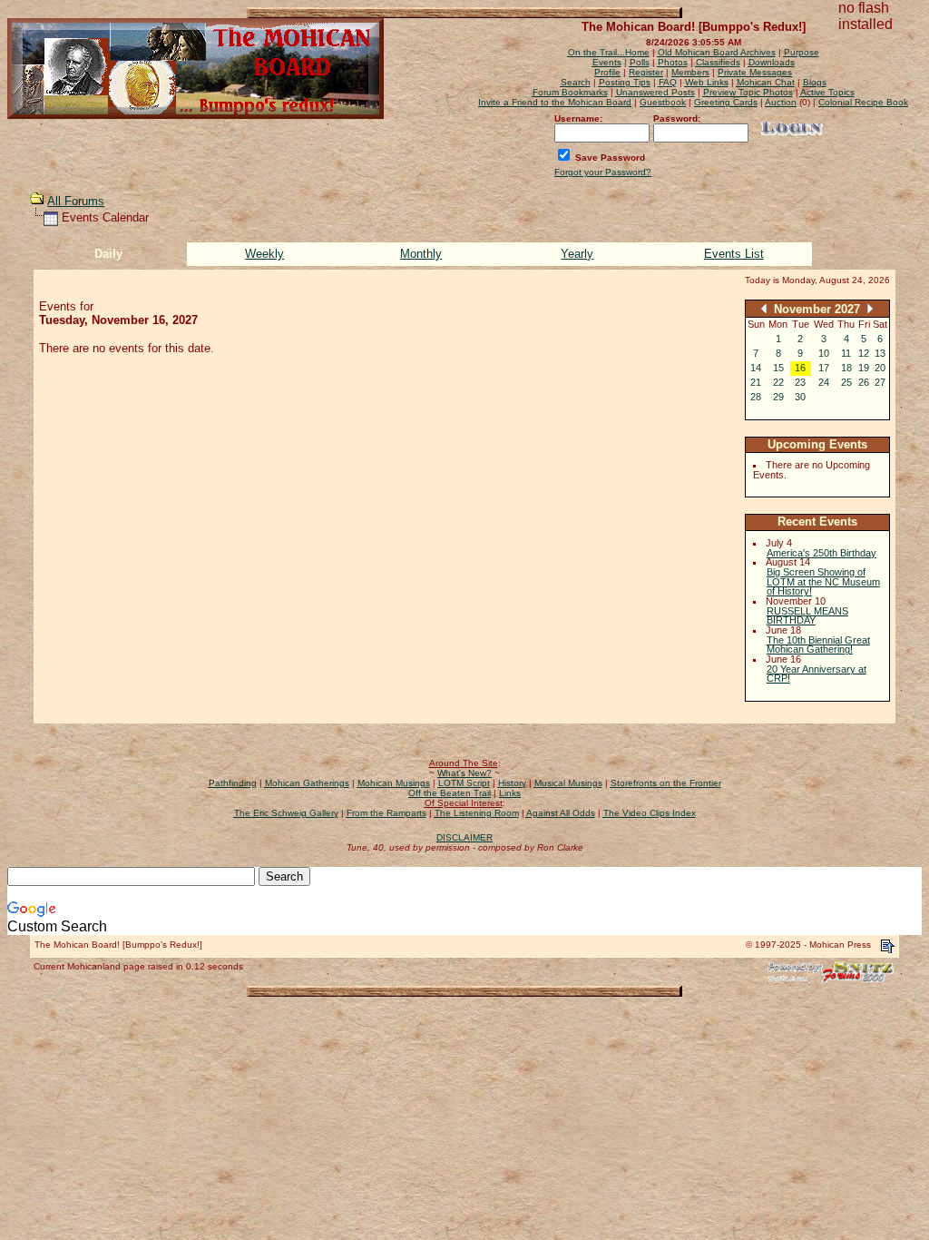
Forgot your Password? (602, 172)
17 (823, 367)
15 (778, 367)
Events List (734, 254)
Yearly (577, 254)
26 (863, 382)
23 (800, 382)
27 (880, 382)
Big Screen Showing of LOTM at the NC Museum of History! (823, 581)
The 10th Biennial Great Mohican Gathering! (818, 645)
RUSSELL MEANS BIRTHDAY (807, 615)
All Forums (75, 201)
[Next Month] (870, 308)
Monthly (421, 254)
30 (800, 396)
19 (863, 367)
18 (846, 367)
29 (778, 396)
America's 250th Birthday (821, 552)
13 (880, 353)
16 (800, 367)
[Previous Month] (764, 308)
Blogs (814, 82)
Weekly (264, 254)
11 (846, 353)
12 (863, 353)
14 (755, 367)
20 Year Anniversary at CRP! (816, 674)
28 (755, 396)
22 (778, 382)
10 (823, 353)
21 (755, 382)
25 (846, 382)
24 (823, 382)
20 (880, 367)
